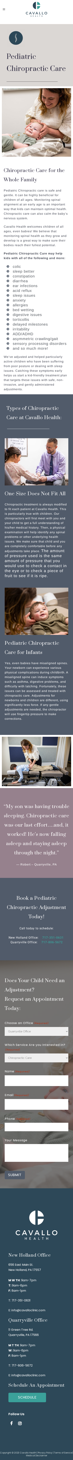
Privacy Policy (45, 1452)
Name (17, 1071)
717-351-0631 (53, 937)
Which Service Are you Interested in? (35, 1047)
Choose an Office (27, 1023)
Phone (18, 1119)
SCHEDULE (27, 1397)
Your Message (16, 1140)
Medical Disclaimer (36, 1455)
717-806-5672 (52, 942)
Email (17, 1095)
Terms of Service (63, 1452)
